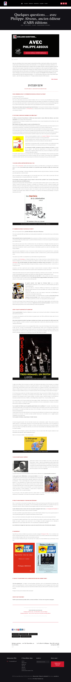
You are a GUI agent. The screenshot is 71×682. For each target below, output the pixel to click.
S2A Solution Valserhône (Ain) (38, 678)
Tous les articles (28, 25)
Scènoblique (22, 259)
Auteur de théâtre (23, 634)
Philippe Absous (16, 636)
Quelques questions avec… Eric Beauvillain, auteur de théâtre (35, 611)
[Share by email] (24, 629)
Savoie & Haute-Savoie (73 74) (27, 670)
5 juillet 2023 (15, 59)
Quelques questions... (26, 636)
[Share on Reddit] (16, 629)
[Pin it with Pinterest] (18, 629)
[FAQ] (66, 3)
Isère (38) (23, 665)
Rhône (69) (24, 669)
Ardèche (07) (24, 662)
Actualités (34, 25)
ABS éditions (15, 634)
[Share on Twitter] (14, 629)
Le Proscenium (20, 165)
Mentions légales (36, 676)
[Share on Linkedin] (20, 629)
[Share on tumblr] (22, 629)
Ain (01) (23, 661)
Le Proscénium (29, 108)
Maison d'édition (33, 634)
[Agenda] (64, 3)
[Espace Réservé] (61, 3)
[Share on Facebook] (12, 629)
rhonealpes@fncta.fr (13, 661)
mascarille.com (56, 676)
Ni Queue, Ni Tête (45, 534)
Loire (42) (23, 667)
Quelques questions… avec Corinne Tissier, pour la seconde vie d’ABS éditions (35, 613)
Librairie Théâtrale (46, 136)
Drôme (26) (24, 664)
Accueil (22, 25)
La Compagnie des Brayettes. (51, 508)
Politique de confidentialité (43, 676)
